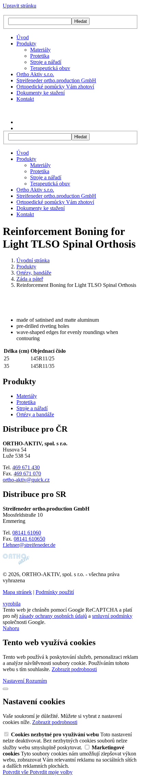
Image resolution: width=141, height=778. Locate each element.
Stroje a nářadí (45, 62)
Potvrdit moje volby (51, 772)
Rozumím (36, 681)
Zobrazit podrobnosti (74, 669)
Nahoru (11, 628)
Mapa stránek (17, 592)
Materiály (40, 50)
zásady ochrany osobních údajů (53, 616)
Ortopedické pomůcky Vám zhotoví (55, 86)
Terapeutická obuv (50, 68)
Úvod (22, 37)
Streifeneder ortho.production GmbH (56, 80)
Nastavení (14, 681)
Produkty (26, 43)
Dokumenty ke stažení (40, 93)
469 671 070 (27, 473)
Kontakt (25, 99)
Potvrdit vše (16, 772)
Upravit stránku (19, 6)
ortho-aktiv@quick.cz (26, 480)
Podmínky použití (55, 592)
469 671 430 (26, 467)
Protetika (39, 56)
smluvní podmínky (112, 616)
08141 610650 (29, 539)
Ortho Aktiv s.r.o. (35, 74)
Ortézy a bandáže (35, 414)
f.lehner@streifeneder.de (29, 545)
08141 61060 (26, 533)
